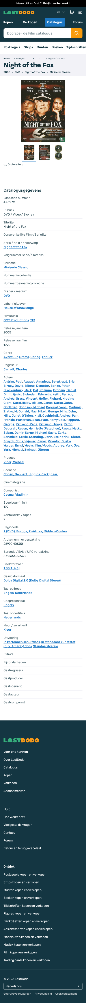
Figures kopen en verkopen (22, 913)
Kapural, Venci (56, 407)
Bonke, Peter (60, 386)
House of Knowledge (19, 308)
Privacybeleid (43, 993)
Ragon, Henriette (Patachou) (39, 428)
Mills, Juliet (12, 416)
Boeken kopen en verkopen (22, 898)
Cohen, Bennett (15, 474)
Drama (24, 357)
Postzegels (12, 47)
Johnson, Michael (32, 407)
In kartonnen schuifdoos (22, 642)
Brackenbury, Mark (18, 390)
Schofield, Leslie (16, 437)
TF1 (32, 320)
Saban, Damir (14, 433)
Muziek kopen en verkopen (22, 945)
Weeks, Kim (32, 445)
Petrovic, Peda (26, 424)
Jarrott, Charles (15, 369)
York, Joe (72, 445)
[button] (72, 12)
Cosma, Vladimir (16, 495)
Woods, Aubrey (53, 445)
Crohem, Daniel (64, 390)
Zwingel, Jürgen (36, 450)
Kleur (7, 629)
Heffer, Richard (50, 398)
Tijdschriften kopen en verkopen (26, 906)
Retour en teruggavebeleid (22, 848)
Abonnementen (14, 791)
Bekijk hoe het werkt (56, 3)
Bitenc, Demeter (37, 386)
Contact (9, 833)
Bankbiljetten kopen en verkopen (26, 921)
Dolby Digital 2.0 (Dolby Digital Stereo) (32, 580)
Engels (9, 593)
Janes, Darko (53, 403)
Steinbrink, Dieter (67, 437)
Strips (28, 47)
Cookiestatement (66, 993)
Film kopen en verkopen (20, 952)
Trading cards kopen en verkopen (27, 960)
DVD (7, 296)
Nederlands (23, 593)
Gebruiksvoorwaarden (17, 993)
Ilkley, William (32, 403)
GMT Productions (16, 320)
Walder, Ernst (13, 445)
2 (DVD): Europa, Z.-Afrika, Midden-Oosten (35, 531)
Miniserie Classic (60, 72)
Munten (42, 47)
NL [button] (58, 12)
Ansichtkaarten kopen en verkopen (28, 929)
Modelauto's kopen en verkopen (26, 937)
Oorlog (35, 357)
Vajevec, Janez (35, 441)
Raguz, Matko (71, 428)
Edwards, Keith (49, 394)
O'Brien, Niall (31, 416)
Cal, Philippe (42, 390)
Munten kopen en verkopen (22, 890)
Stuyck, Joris (13, 441)
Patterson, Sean (28, 420)
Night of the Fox (35, 72)
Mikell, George (48, 411)
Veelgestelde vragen (18, 825)
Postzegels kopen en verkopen (25, 874)
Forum (78, 22)
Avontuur (11, 357)
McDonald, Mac (25, 411)
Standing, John (40, 437)
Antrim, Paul (13, 381)
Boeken (57, 47)
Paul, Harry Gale (53, 420)
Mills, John (68, 411)
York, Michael (13, 450)
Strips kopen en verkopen (21, 882)
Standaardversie (45, 646)
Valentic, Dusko (59, 441)
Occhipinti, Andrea (56, 416)
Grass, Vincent (26, 398)
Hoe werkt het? (14, 817)
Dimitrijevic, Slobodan (20, 394)
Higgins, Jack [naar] (43, 474)
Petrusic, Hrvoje (50, 424)
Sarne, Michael (36, 433)
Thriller (47, 357)
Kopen (8, 22)
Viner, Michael (14, 462)
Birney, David (13, 386)
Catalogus (55, 22)
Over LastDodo (14, 760)
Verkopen (30, 22)
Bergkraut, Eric (63, 381)
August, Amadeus (37, 381)
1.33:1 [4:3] (12, 568)
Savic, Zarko (57, 433)
